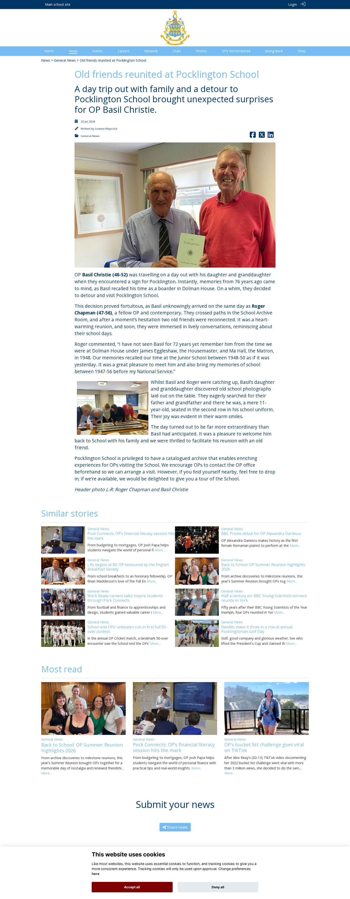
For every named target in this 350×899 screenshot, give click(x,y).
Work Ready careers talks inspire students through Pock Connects (125, 598)
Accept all (132, 887)
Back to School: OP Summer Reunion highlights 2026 (263, 567)
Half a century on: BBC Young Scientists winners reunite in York (264, 598)
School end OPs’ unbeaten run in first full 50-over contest (127, 629)
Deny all (218, 887)
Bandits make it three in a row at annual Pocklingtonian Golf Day (257, 629)
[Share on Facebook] (253, 136)
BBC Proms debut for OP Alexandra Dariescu (261, 533)
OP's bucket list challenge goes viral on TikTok (264, 747)
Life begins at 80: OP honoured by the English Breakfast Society (128, 567)
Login (292, 4)
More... (160, 550)
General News (65, 60)
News (45, 60)
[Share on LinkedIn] (271, 136)
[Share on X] (262, 136)
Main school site (57, 4)
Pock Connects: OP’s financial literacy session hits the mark (131, 536)
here (96, 874)
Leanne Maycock (106, 128)
